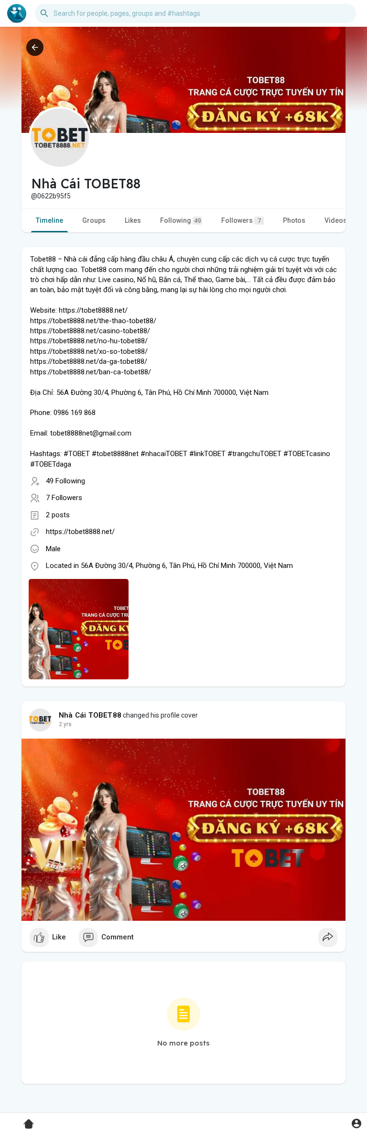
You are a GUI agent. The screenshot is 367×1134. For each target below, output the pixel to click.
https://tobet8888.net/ (80, 531)
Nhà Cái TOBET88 (90, 715)
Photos (294, 220)
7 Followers (64, 497)
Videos (335, 220)
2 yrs (65, 724)
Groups (94, 220)
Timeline (49, 220)
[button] (356, 1123)
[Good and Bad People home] (16, 13)
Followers (241, 220)
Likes (133, 220)
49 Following (65, 481)
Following (180, 220)
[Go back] (34, 47)
